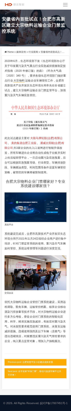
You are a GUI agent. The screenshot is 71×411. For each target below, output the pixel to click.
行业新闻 (33, 52)
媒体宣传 (21, 52)
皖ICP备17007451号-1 (54, 403)
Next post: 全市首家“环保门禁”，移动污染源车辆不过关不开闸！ (34, 373)
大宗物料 (19, 80)
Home (10, 52)
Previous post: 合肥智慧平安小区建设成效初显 (30, 362)
